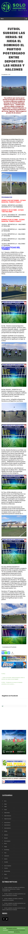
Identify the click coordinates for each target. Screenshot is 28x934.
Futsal (5, 809)
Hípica (5, 874)
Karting (5, 831)
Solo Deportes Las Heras (11, 928)
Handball (6, 862)
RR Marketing (17, 931)
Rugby (5, 846)
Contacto (6, 878)
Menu (2, 18)
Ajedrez (5, 858)
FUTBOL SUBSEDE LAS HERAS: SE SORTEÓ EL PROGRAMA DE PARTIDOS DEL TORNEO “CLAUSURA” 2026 (13, 889)
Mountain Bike (7, 871)
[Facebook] (3, 653)
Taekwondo (6, 855)
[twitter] (6, 919)
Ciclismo (6, 868)
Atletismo (6, 834)
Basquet (6, 838)
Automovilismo (7, 822)
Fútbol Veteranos (7, 815)
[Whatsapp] (6, 653)
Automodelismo (7, 828)
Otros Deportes (7, 841)
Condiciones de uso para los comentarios (16, 930)
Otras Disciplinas (7, 865)
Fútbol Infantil (7, 812)
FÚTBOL (3, 673)
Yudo (5, 852)
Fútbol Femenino (7, 818)
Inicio (5, 801)
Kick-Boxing (6, 849)
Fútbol (5, 804)
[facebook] (3, 919)
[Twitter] (8, 653)
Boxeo (5, 843)
